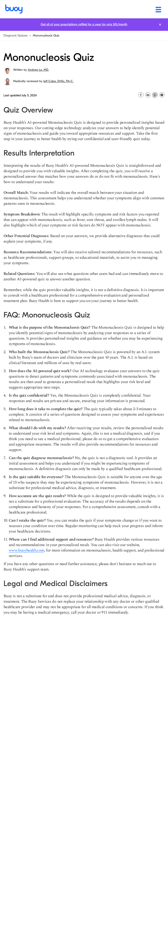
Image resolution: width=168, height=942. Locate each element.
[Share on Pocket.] (161, 94)
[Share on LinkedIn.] (147, 94)
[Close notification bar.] (160, 24)
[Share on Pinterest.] (155, 94)
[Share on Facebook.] (141, 94)
